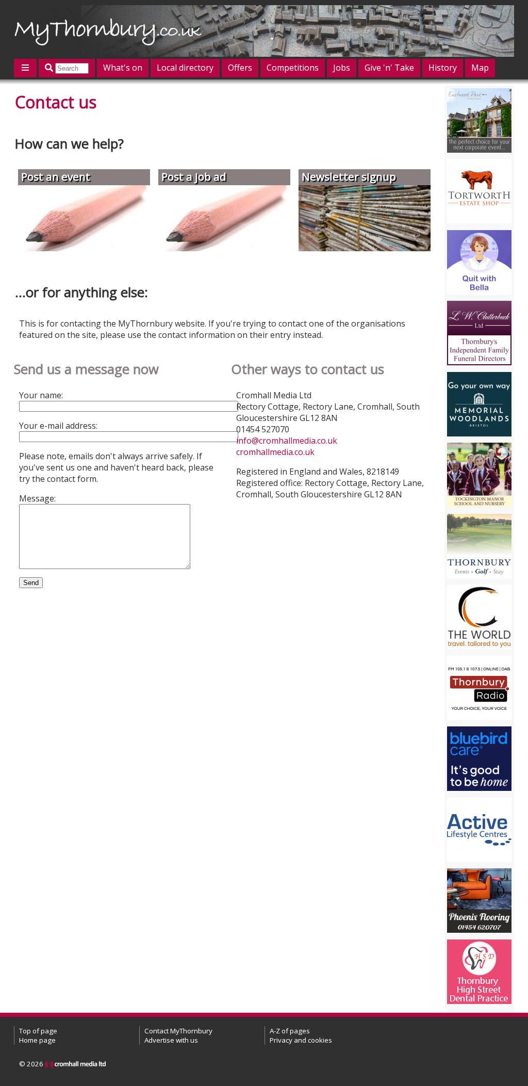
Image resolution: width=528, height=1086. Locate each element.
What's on (122, 67)
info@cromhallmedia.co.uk (286, 440)
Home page (37, 1040)
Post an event (55, 176)
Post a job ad (193, 176)
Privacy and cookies (301, 1040)
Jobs (341, 67)
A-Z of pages (290, 1030)
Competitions (293, 67)
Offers (240, 67)
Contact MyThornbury (178, 1030)
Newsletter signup (349, 176)
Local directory (185, 67)
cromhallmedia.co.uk (275, 452)
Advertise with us (171, 1040)
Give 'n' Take (389, 67)
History (442, 67)
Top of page (38, 1030)
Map (480, 67)
